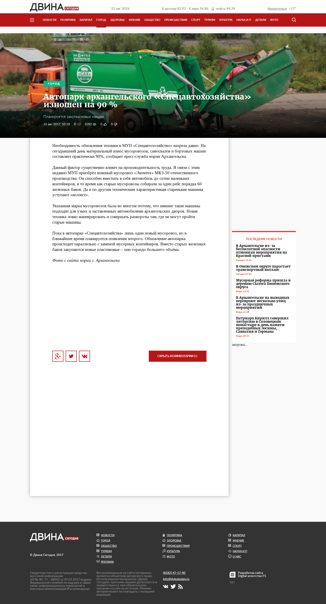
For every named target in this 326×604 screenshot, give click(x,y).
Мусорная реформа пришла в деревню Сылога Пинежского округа (263, 284)
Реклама (107, 562)
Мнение (134, 20)
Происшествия (175, 20)
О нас (237, 556)
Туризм (209, 20)
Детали (260, 20)
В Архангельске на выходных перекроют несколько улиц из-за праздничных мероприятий (262, 302)
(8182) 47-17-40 (174, 573)
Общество (152, 20)
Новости (49, 20)
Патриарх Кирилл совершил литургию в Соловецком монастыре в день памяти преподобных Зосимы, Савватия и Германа (262, 325)
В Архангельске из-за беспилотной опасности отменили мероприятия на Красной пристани (261, 250)
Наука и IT (243, 20)
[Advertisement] (129, 307)
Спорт (195, 20)
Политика (68, 20)
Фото (274, 20)
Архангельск (277, 8)
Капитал (86, 20)
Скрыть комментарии (177, 356)
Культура (225, 20)
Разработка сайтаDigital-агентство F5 (252, 574)
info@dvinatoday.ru (176, 579)
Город (101, 20)
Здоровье (117, 20)
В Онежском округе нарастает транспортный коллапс (263, 268)
